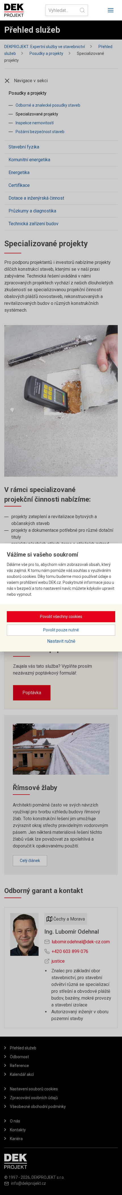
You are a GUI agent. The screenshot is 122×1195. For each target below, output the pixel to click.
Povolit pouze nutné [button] (61, 630)
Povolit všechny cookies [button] (61, 616)
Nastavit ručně (61, 641)
